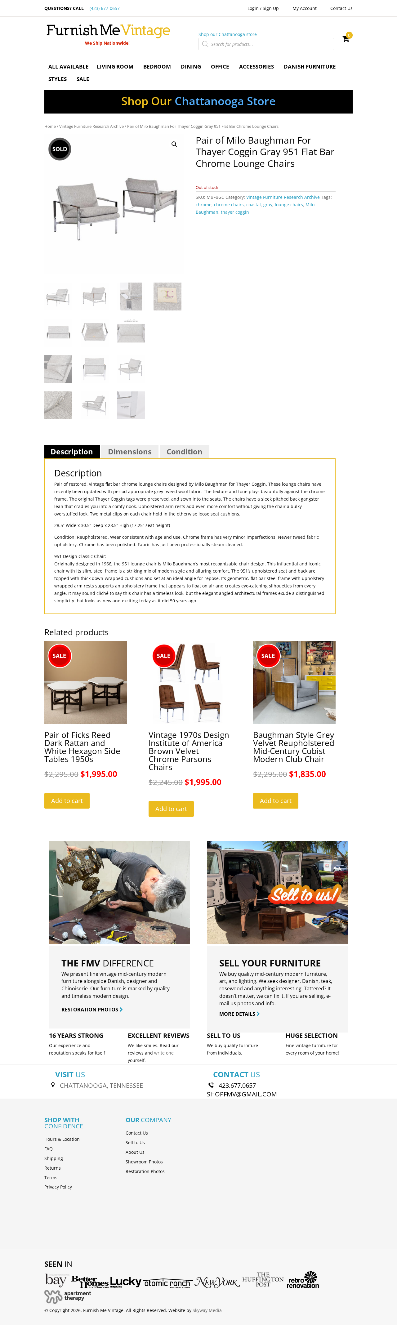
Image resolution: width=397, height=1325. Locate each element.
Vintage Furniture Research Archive (91, 126)
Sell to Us (135, 1142)
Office (220, 66)
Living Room (115, 66)
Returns (52, 1168)
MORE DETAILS (237, 1013)
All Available (68, 66)
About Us (135, 1152)
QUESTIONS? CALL (82, 8)
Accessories (256, 66)
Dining (191, 66)
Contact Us (341, 8)
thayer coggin (235, 212)
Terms (50, 1177)
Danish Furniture (310, 66)
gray (267, 204)
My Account (304, 8)
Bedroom (157, 66)
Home (50, 126)
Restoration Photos (145, 1171)
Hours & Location (62, 1139)
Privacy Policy (58, 1187)
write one (164, 1053)
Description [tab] (72, 451)
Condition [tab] (185, 451)
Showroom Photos (144, 1162)
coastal (253, 204)
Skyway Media (207, 1310)
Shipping (53, 1158)
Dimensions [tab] (130, 451)
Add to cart (67, 800)
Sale (83, 79)
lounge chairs (289, 204)
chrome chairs (229, 204)
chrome (204, 204)
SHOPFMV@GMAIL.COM (242, 1094)
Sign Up (271, 8)
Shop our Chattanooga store (227, 34)
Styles (57, 79)
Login (253, 8)
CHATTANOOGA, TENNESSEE (101, 1085)
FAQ (48, 1149)
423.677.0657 (237, 1085)
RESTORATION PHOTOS (90, 1009)
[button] (174, 144)
